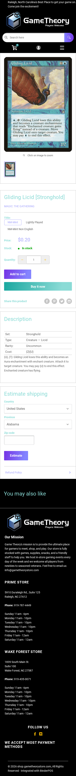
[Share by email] (69, 301)
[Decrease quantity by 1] (22, 260)
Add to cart (17, 274)
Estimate (16, 455)
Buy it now (38, 286)
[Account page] (38, 48)
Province (9, 417)
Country (9, 401)
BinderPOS (46, 770)
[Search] (69, 37)
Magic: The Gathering (19, 206)
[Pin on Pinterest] (54, 301)
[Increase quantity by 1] (45, 260)
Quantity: (10, 259)
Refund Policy (13, 472)
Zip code (9, 432)
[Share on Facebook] (47, 301)
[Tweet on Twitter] (62, 301)
